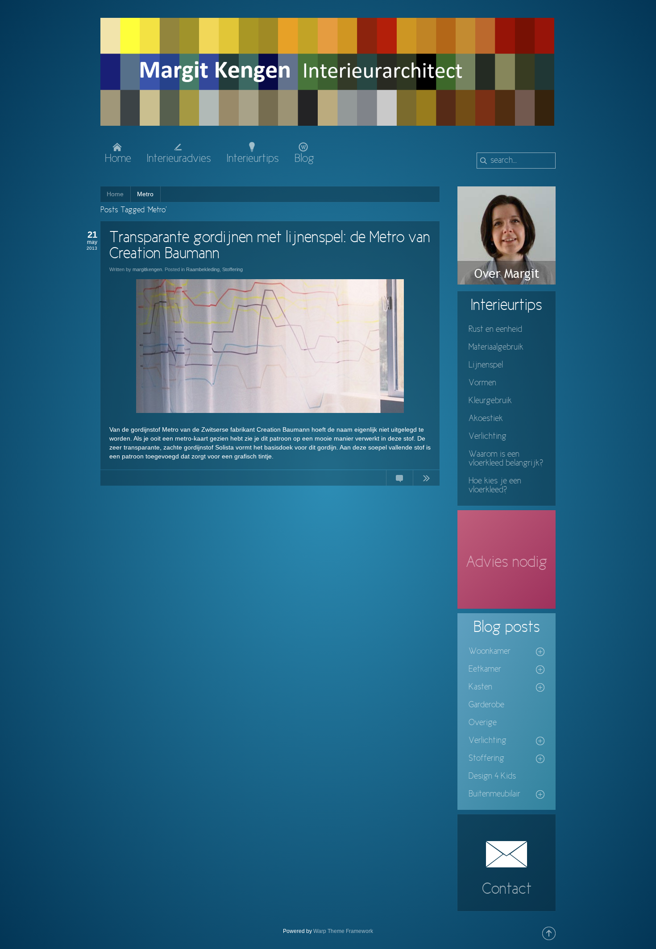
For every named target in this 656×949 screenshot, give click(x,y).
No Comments (399, 480)
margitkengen (147, 269)
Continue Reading (426, 480)
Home (115, 194)
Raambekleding (203, 269)
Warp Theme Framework (343, 931)
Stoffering (232, 269)
